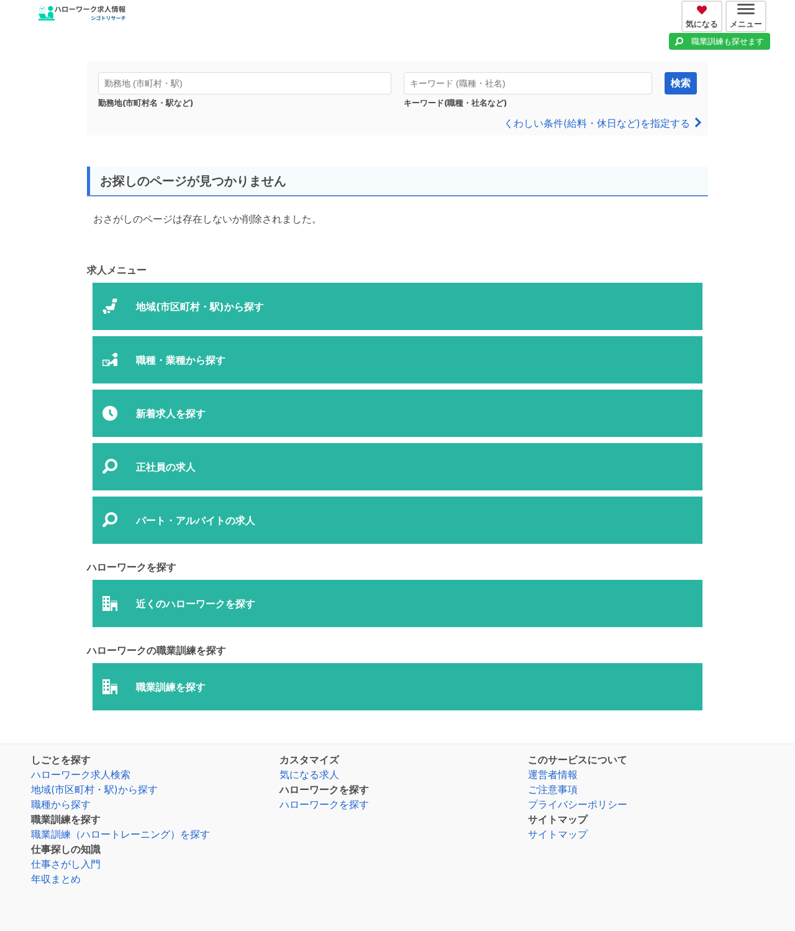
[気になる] (703, 8)
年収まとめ (56, 879)
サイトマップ (558, 834)
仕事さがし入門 (66, 864)
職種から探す (61, 804)
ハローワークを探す (324, 804)
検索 (681, 83)
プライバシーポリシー (577, 804)
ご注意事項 (553, 789)
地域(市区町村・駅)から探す (94, 789)
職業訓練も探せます (727, 41)
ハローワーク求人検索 (80, 774)
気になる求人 (309, 774)
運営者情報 (553, 774)
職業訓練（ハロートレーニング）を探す (120, 834)
